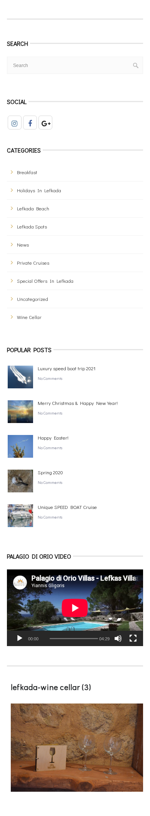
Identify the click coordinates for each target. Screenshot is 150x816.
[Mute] (118, 638)
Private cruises (33, 262)
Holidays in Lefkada (39, 190)
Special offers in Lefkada (45, 280)
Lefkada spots (32, 226)
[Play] (19, 638)
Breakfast (27, 172)
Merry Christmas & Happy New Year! (78, 403)
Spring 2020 (50, 472)
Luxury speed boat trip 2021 (66, 368)
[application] (75, 607)
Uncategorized (32, 299)
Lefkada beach (33, 208)
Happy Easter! (53, 437)
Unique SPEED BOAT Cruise (67, 507)
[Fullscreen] (133, 638)
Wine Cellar (29, 317)
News (23, 244)
